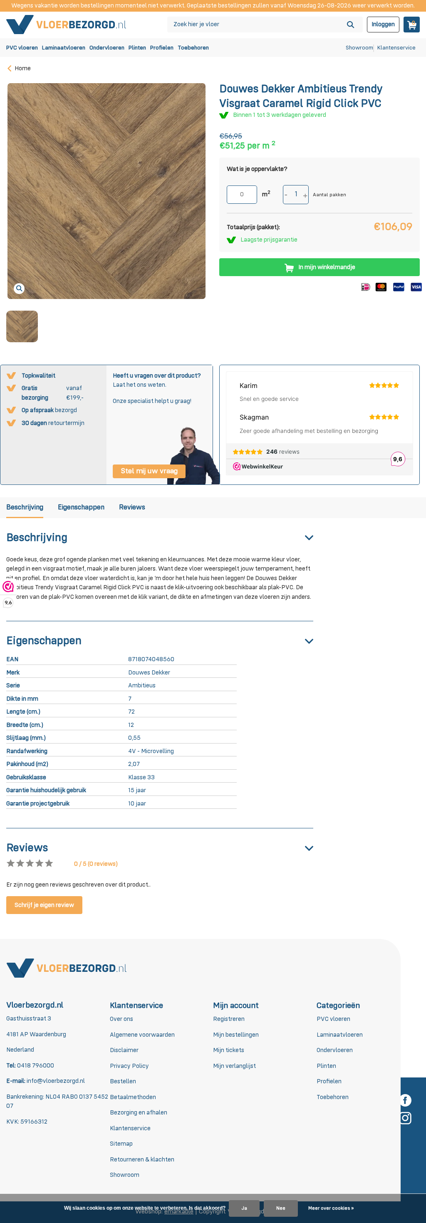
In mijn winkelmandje (326, 267)
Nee (280, 1208)
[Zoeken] (350, 24)
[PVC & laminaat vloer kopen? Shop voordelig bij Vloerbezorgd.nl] (66, 24)
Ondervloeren (106, 48)
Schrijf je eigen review (44, 905)
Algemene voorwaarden (142, 1035)
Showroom (359, 48)
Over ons (121, 1019)
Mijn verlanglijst (234, 1066)
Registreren (229, 1019)
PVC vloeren (22, 48)
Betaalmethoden (133, 1097)
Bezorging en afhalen (138, 1112)
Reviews (132, 507)
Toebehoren (193, 48)
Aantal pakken (329, 195)
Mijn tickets (228, 1050)
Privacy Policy (129, 1066)
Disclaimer (124, 1050)
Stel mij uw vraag (149, 471)
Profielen (161, 48)
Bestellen (123, 1081)
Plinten (137, 48)
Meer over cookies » (331, 1208)
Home (23, 68)
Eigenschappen (81, 507)
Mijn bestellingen (236, 1035)
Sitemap (121, 1144)
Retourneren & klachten (142, 1159)
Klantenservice (396, 48)
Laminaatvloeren (63, 48)
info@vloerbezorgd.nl (56, 1081)
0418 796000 (35, 1065)
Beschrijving (24, 507)
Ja (244, 1208)
